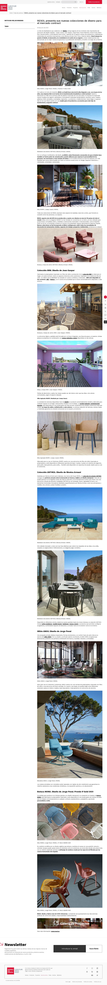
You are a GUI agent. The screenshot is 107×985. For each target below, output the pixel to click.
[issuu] (92, 971)
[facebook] (105, 300)
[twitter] (105, 311)
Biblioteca (99, 7)
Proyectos (75, 7)
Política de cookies (88, 981)
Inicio (11, 13)
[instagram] (92, 968)
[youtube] (92, 975)
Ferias (88, 7)
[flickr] (97, 971)
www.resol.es (55, 931)
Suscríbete (93, 949)
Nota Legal (68, 981)
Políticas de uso (97, 981)
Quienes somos (51, 2)
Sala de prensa (82, 7)
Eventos (93, 7)
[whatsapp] (105, 314)
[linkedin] (105, 304)
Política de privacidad (77, 981)
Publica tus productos (94, 2)
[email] (105, 318)
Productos (69, 7)
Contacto (58, 2)
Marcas (63, 7)
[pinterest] (105, 307)
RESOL (65, 31)
